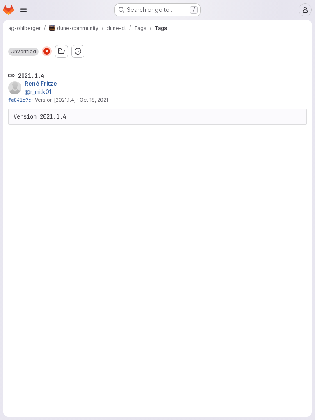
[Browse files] (61, 51)
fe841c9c (19, 100)
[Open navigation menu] (23, 9)
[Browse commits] (77, 51)
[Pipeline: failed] (47, 51)
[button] (23, 52)
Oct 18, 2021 (94, 100)
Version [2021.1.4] (55, 100)
